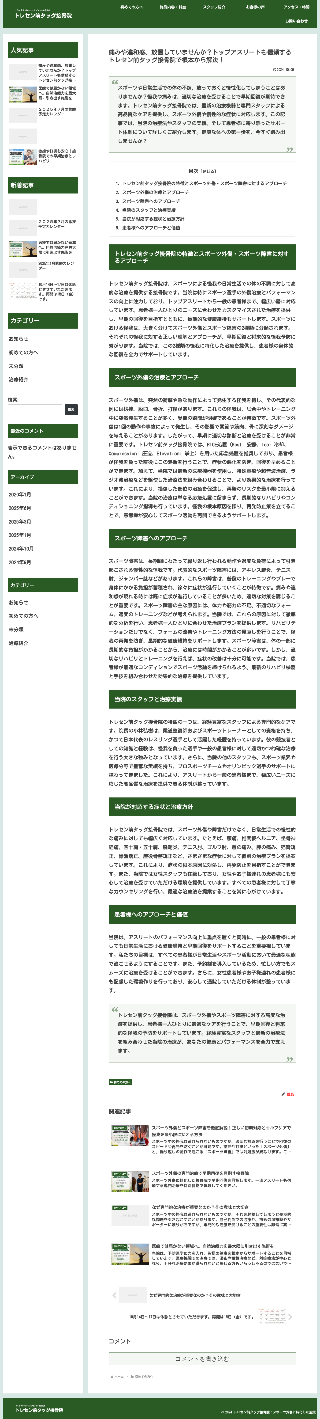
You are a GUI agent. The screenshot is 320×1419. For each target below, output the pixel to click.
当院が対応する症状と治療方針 (153, 218)
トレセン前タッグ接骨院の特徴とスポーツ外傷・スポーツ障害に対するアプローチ (204, 183)
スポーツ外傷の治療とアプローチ (155, 192)
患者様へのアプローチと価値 (151, 227)
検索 (13, 399)
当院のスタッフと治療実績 (149, 210)
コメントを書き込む (202, 1358)
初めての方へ (122, 1082)
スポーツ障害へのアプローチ (151, 201)
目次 (193, 171)
